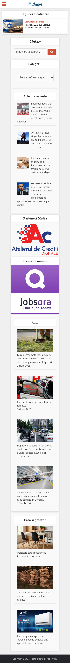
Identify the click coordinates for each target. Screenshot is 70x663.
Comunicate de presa (34, 21)
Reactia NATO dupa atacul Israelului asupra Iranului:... (38, 26)
